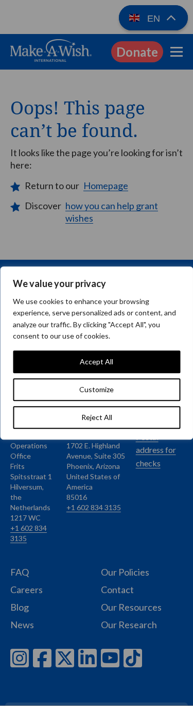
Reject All (96, 417)
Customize (96, 389)
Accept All (96, 361)
